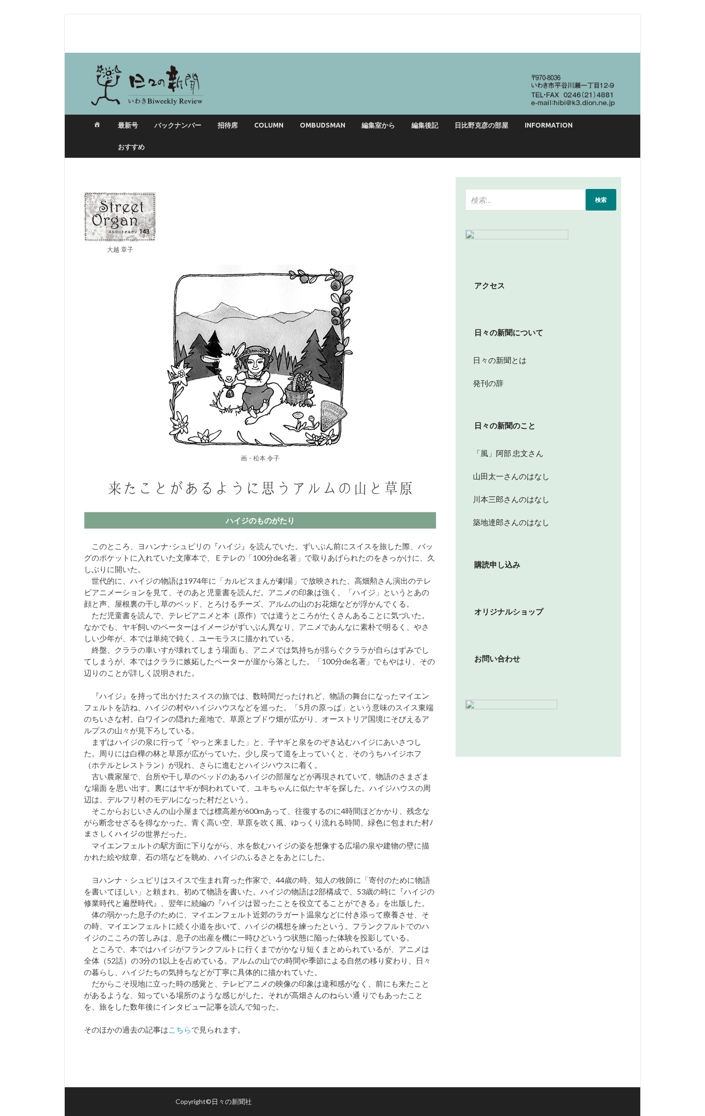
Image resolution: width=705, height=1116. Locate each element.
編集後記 (424, 125)
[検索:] (540, 200)
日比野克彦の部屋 (481, 125)
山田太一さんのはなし (507, 476)
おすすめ (131, 147)
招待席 (228, 125)
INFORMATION (549, 125)
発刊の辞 (488, 383)
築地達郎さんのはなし (507, 522)
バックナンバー (177, 125)
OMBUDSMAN (322, 125)
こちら (179, 1029)
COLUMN (268, 125)
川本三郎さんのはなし (507, 499)
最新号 (128, 125)
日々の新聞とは (496, 359)
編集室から (378, 125)
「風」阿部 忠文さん (504, 453)
